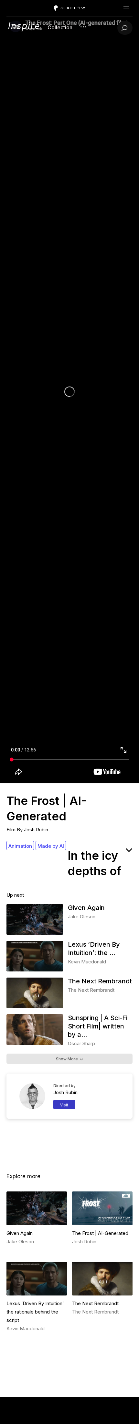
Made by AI (50, 846)
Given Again (86, 908)
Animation (20, 846)
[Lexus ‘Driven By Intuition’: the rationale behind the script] (34, 969)
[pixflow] (23, 29)
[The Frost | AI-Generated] (102, 1208)
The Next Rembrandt (100, 981)
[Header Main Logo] (69, 8)
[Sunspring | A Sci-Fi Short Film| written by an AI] (34, 1043)
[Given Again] (34, 933)
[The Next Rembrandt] (34, 1006)
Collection (60, 27)
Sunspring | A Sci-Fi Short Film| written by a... (97, 1026)
